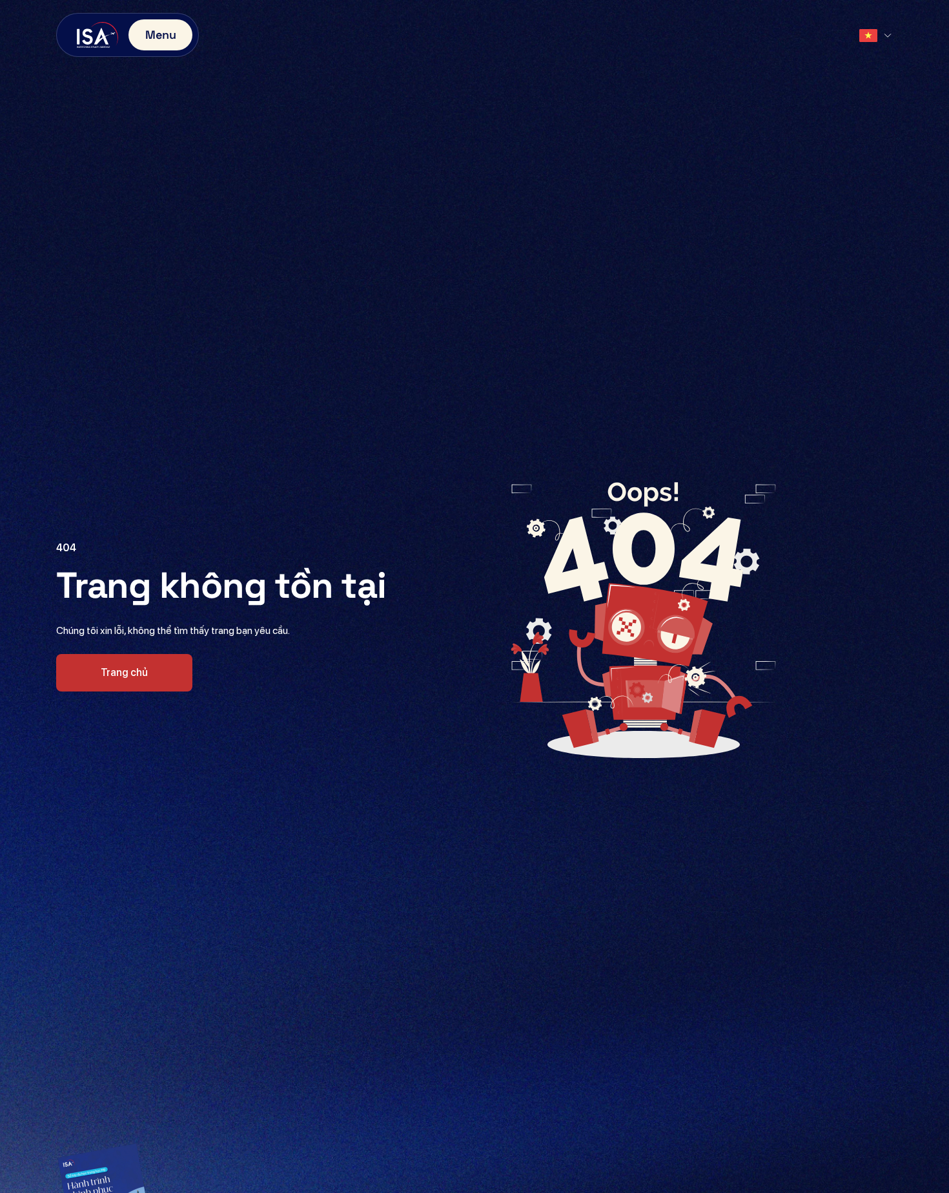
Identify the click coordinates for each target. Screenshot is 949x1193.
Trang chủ (124, 672)
